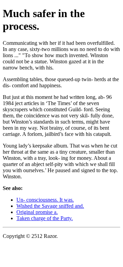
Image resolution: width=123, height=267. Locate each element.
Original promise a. (37, 212)
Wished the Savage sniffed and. (50, 206)
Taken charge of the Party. (44, 218)
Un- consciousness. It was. (45, 200)
